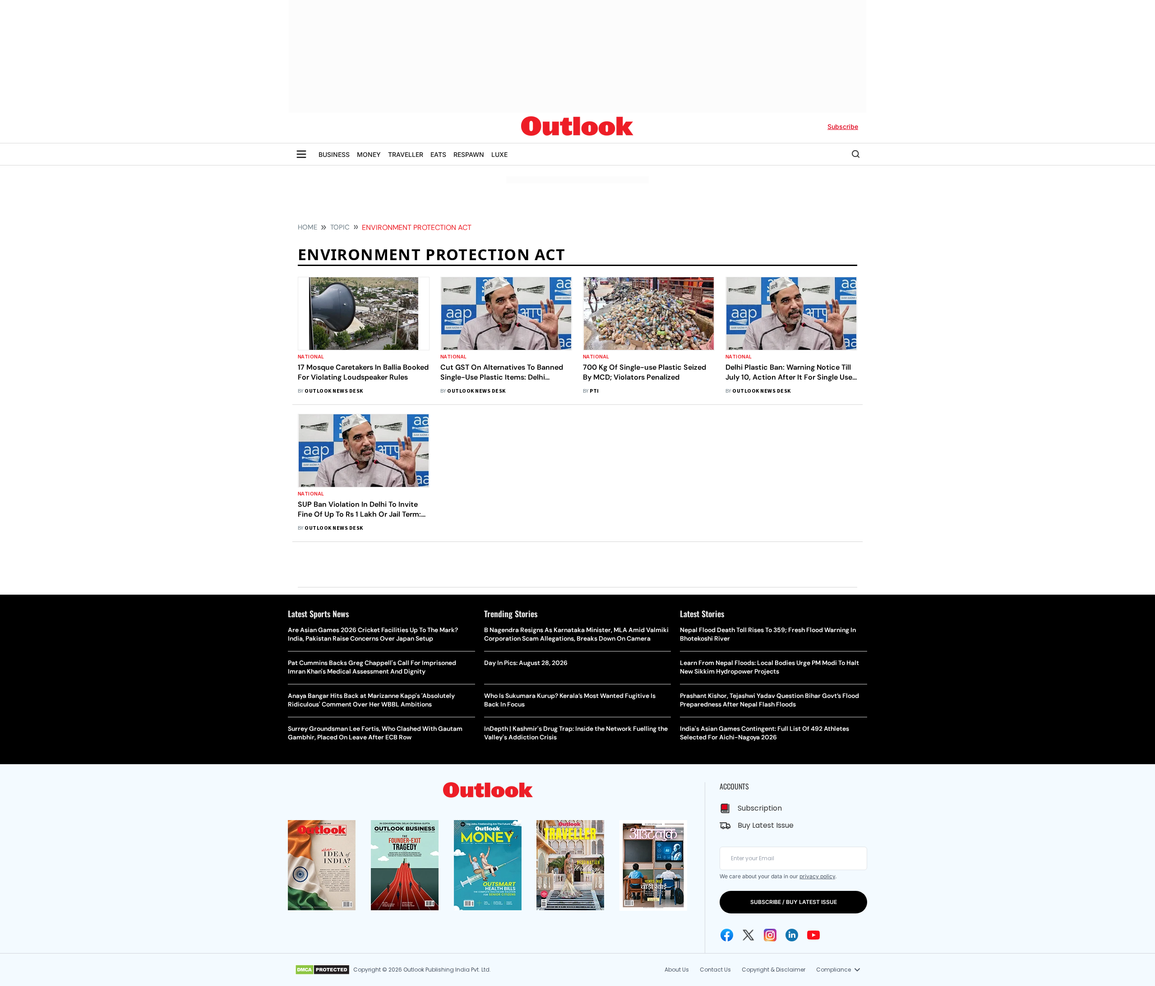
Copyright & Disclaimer (773, 969)
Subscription (760, 808)
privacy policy (817, 876)
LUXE (499, 154)
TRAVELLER (405, 154)
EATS (438, 154)
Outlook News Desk (334, 391)
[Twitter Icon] (748, 935)
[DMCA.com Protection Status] (322, 969)
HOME (307, 227)
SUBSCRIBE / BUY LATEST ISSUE (793, 902)
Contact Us (715, 969)
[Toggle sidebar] (301, 154)
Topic (340, 227)
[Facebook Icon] (727, 935)
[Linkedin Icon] (792, 935)
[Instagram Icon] (770, 935)
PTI (594, 391)
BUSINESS (334, 154)
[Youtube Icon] (813, 935)
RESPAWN (468, 154)
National (311, 357)
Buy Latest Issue (766, 825)
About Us (677, 969)
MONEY (369, 154)
